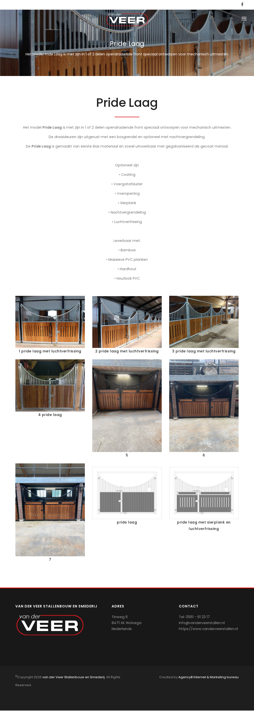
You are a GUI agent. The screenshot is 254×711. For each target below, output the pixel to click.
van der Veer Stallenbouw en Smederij (73, 677)
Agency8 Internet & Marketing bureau (208, 677)
